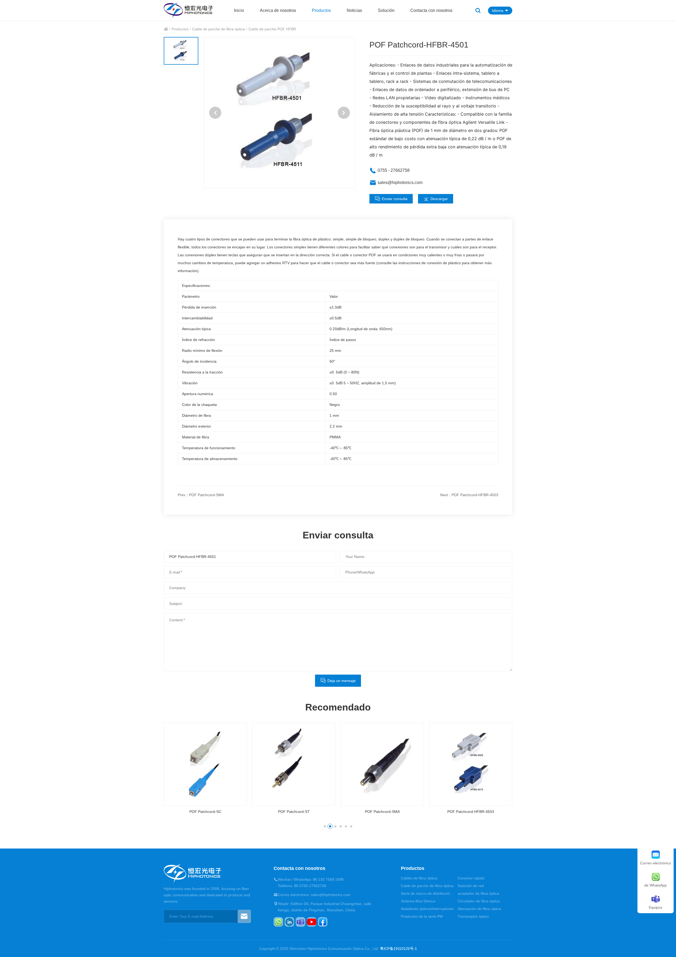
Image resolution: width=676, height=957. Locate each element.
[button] (215, 113)
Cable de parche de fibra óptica (218, 29)
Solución (386, 10)
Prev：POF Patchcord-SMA (201, 495)
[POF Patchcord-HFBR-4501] (279, 112)
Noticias (354, 10)
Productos (321, 10)
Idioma (497, 10)
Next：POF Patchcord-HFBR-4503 (469, 495)
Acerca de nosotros (278, 10)
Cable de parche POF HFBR (272, 29)
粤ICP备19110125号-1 (398, 948)
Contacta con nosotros (431, 10)
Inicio (239, 10)
